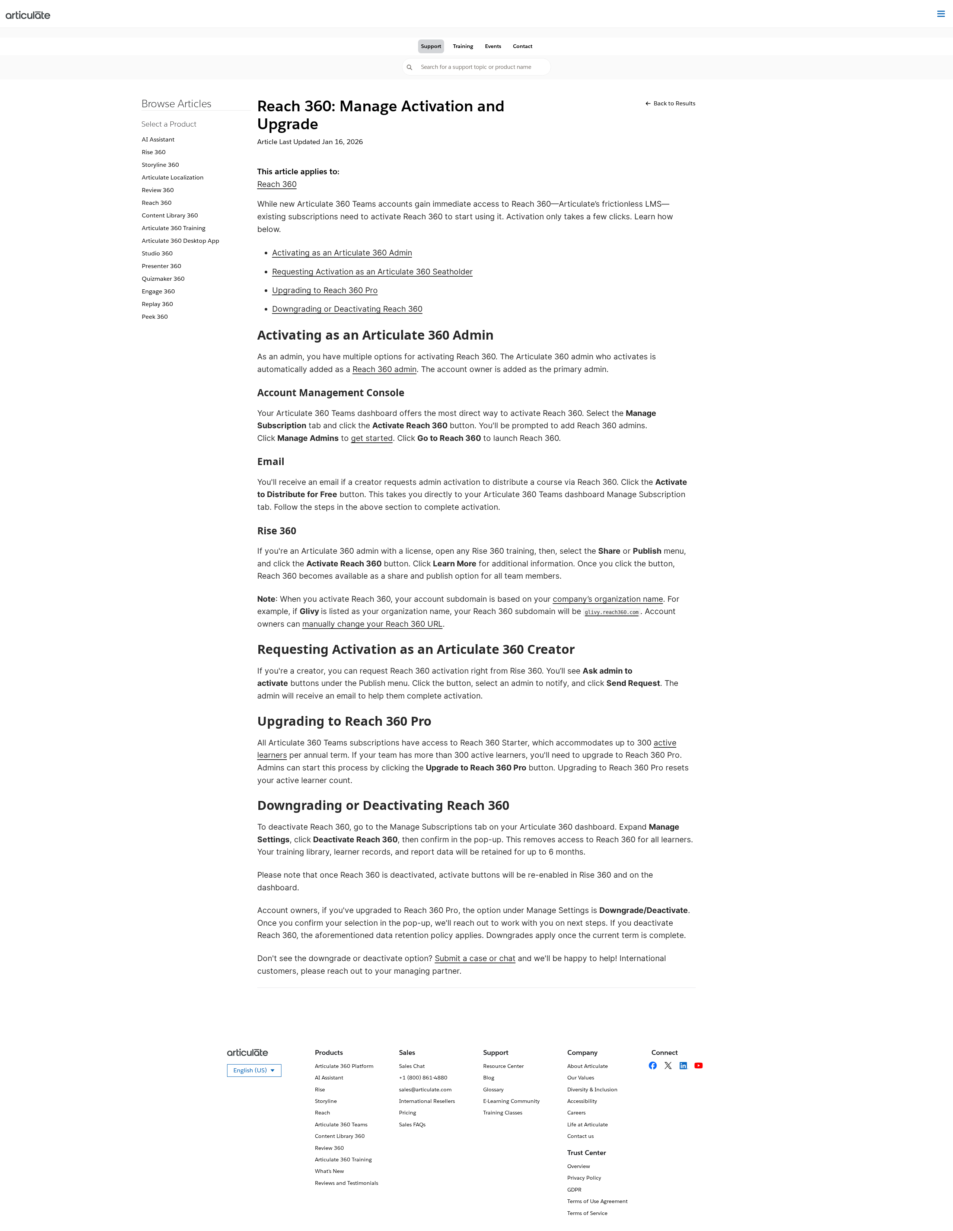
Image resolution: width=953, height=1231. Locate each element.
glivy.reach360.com (611, 612)
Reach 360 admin (385, 369)
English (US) (257, 1071)
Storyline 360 (160, 165)
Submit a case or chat (475, 958)
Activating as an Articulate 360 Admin (342, 252)
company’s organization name (608, 599)
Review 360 (158, 190)
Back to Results (674, 103)
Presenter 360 (161, 266)
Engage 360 (158, 291)
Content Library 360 (170, 215)
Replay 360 (157, 304)
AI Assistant (158, 139)
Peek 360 (155, 317)
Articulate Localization (173, 177)
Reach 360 (157, 203)
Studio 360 (157, 253)
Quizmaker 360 (163, 279)
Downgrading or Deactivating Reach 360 (347, 309)
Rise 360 (154, 152)
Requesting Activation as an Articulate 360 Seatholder (372, 271)
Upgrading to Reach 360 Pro (325, 290)
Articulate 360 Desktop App (180, 241)
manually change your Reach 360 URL (372, 624)
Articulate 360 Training (173, 228)
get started (372, 438)
